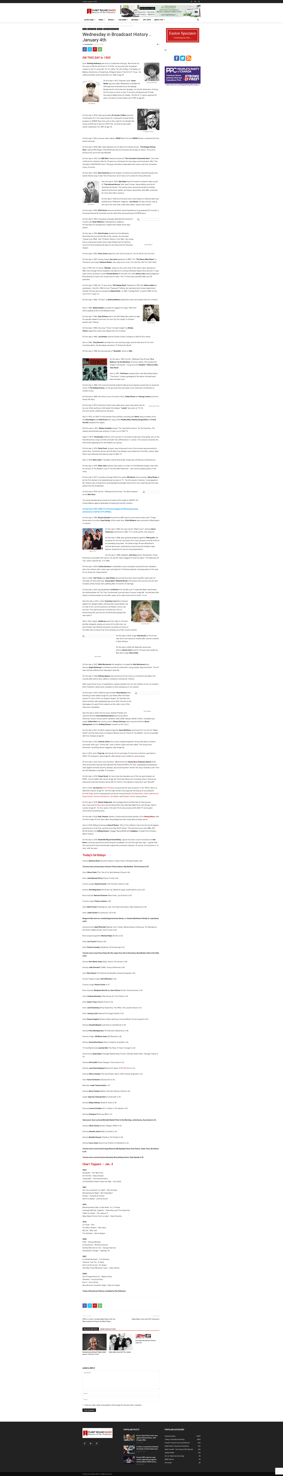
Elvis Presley (108, 788)
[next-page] (87, 1358)
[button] (198, 20)
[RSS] (195, 1)
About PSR (158, 20)
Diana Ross (139, 793)
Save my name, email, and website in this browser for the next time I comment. (113, 1405)
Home (84, 26)
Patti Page (89, 793)
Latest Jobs (89, 20)
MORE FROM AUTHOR (108, 1329)
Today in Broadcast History (111, 29)
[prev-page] (83, 1358)
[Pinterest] (95, 49)
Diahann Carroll (129, 796)
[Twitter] (199, 1)
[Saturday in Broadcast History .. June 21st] (147, 1336)
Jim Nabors (114, 796)
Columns (122, 20)
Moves (111, 20)
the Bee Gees (100, 805)
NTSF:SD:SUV (124, 1068)
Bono (135, 762)
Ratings (134, 20)
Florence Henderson (101, 796)
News (101, 20)
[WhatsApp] (100, 49)
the (148, 816)
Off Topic (147, 20)
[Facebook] (191, 1)
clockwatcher (88, 44)
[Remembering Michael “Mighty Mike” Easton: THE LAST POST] (94, 1342)
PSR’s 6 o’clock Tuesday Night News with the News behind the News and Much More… (98, 1320)
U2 (116, 762)
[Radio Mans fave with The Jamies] (121, 1342)
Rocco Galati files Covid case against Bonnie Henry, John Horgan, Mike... (147, 1438)
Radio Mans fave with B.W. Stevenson (145, 1319)
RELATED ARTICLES (91, 1329)
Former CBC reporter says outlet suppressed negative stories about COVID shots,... (147, 1459)
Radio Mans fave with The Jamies (120, 1352)
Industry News (98, 26)
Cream (88, 805)
